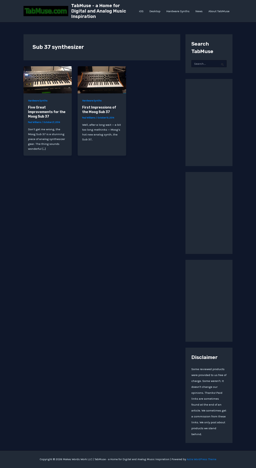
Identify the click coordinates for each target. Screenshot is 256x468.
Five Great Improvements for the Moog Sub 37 (46, 111)
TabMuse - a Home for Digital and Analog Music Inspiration (98, 11)
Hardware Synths (177, 11)
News (199, 11)
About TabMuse (219, 11)
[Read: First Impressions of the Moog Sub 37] (102, 79)
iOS (141, 11)
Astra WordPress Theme (201, 459)
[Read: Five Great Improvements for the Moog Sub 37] (48, 79)
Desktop (154, 11)
